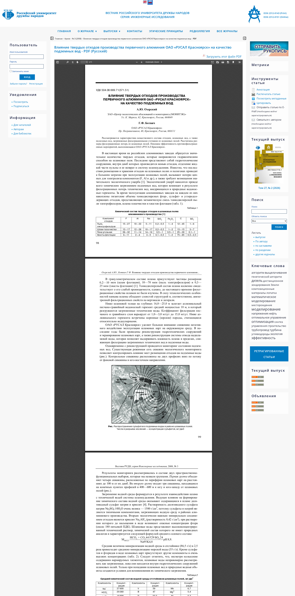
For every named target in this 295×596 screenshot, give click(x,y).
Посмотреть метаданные (271, 98)
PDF (194, 38)
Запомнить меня (20, 71)
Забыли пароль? (18, 83)
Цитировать (264, 103)
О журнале (86, 31)
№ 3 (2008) (76, 38)
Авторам (19, 129)
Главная (64, 31)
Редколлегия (200, 31)
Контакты (134, 31)
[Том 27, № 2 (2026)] (269, 182)
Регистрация (36, 83)
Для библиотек (22, 133)
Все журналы (227, 31)
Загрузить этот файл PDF (224, 56)
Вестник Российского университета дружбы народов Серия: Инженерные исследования (147, 15)
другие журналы (265, 254)
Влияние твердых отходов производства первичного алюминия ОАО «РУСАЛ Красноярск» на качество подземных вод (137, 38)
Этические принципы (166, 31)
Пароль (13, 61)
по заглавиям (263, 245)
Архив (67, 38)
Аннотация (263, 89)
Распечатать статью (268, 94)
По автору (261, 241)
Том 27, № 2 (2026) (269, 188)
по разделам (263, 250)
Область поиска (259, 216)
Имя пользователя (19, 52)
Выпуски (111, 31)
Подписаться (21, 106)
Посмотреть (21, 102)
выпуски (260, 237)
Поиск (254, 206)
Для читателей (22, 125)
